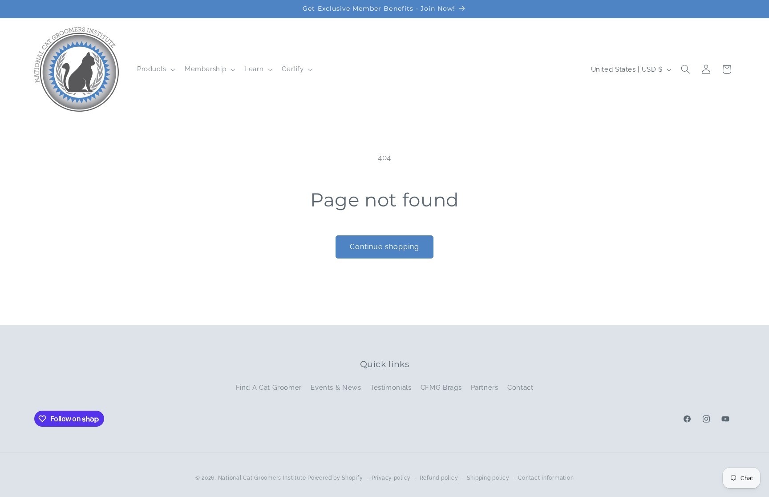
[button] (155, 69)
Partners (484, 387)
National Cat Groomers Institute (262, 478)
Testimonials (391, 387)
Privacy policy (391, 478)
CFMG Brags (441, 387)
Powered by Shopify (335, 478)
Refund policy (439, 478)
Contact (520, 387)
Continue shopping (385, 246)
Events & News (336, 387)
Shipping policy (488, 478)
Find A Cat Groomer (269, 387)
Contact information (546, 478)
